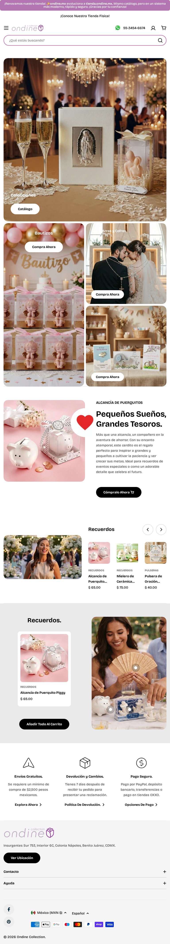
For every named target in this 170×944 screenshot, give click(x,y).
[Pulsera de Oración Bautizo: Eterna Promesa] (155, 553)
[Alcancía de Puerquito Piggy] (99, 553)
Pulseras (151, 570)
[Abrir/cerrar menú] (6, 28)
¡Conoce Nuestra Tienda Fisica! (85, 16)
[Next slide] (161, 529)
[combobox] (85, 40)
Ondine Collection (31, 937)
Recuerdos (96, 570)
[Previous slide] (148, 529)
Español (78, 913)
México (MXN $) (49, 913)
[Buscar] (160, 40)
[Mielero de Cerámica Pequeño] (127, 553)
